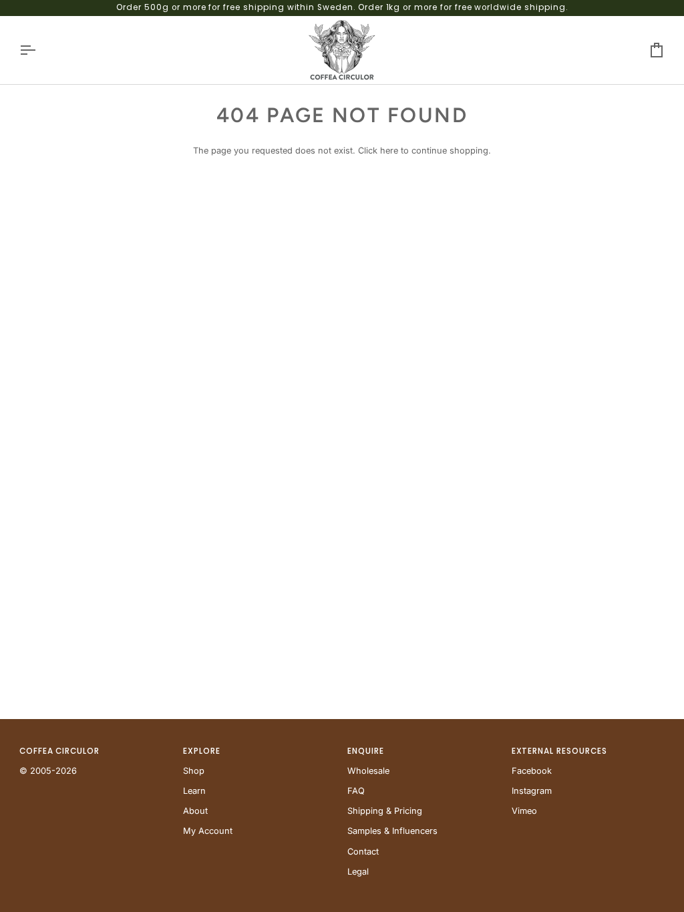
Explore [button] (201, 751)
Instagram (532, 791)
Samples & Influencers (392, 831)
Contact (363, 852)
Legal (358, 872)
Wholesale (368, 771)
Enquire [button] (365, 751)
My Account (207, 831)
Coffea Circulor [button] (59, 751)
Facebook (532, 771)
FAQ (356, 791)
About (195, 811)
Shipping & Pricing (384, 811)
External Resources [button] (559, 751)
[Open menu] (39, 50)
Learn (194, 791)
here (389, 151)
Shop (193, 771)
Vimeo (524, 811)
